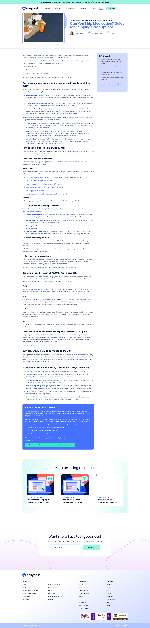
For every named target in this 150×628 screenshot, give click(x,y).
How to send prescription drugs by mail (112, 68)
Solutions (58, 8)
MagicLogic (51, 593)
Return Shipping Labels (29, 593)
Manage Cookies (39, 625)
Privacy (109, 603)
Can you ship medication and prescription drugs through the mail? (111, 61)
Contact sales (111, 8)
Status (81, 596)
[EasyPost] (30, 8)
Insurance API (52, 587)
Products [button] (47, 8)
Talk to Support (83, 605)
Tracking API (110, 20)
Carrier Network (76, 20)
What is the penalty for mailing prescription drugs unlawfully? (111, 84)
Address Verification (54, 584)
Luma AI (50, 590)
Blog (108, 590)
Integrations (70, 8)
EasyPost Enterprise (89, 20)
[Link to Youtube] (123, 625)
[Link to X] (126, 625)
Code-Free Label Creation (30, 590)
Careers (109, 587)
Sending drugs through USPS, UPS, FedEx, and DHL (111, 73)
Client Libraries (83, 590)
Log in (101, 8)
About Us (109, 584)
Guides (81, 584)
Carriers (24, 587)
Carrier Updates (84, 593)
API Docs (81, 587)
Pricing (94, 8)
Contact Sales (83, 608)
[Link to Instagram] (118, 625)
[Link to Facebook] (121, 625)
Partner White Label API (55, 596)
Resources (83, 8)
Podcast (109, 593)
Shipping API (101, 20)
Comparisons (111, 599)
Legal (108, 606)
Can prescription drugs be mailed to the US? (112, 79)
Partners (50, 599)
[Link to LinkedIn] (115, 625)
